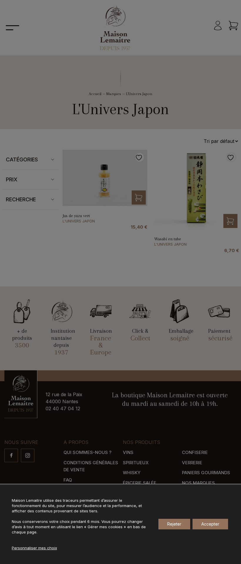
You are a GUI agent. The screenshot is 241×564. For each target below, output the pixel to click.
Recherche (21, 199)
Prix (11, 179)
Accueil (95, 94)
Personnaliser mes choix (34, 548)
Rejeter (174, 523)
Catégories (22, 159)
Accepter (210, 523)
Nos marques (198, 483)
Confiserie (195, 452)
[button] (139, 197)
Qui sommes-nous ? (87, 452)
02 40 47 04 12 (63, 408)
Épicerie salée (139, 483)
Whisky (131, 472)
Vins (128, 452)
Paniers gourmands (206, 472)
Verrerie (192, 462)
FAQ (67, 480)
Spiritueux (136, 462)
